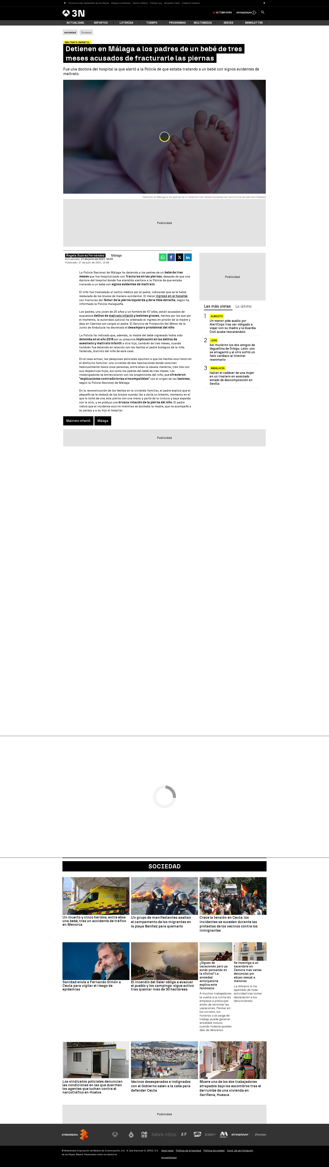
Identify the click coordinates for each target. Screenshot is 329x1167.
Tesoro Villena (140, 3)
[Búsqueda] (263, 12)
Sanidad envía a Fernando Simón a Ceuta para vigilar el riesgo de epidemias (91, 985)
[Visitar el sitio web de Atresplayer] (242, 1134)
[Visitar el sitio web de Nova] (157, 1134)
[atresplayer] (246, 12)
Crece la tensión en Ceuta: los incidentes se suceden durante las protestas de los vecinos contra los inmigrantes (229, 924)
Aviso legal (167, 1150)
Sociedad (165, 866)
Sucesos (86, 32)
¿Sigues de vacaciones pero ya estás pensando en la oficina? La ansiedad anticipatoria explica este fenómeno (214, 975)
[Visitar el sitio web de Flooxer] (260, 1134)
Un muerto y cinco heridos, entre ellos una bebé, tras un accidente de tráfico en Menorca (94, 920)
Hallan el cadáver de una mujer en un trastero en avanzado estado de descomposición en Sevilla (232, 378)
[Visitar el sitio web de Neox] (144, 1134)
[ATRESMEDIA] (75, 1135)
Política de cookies (214, 1150)
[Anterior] (65, 3)
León (214, 340)
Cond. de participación (240, 1150)
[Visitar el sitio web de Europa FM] (210, 1134)
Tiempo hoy (155, 3)
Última (224, 12)
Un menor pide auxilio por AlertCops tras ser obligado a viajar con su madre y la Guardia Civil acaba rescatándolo (233, 326)
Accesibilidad (169, 1157)
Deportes (101, 22)
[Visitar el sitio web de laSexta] (131, 1134)
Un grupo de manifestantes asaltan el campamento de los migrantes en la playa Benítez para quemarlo (161, 921)
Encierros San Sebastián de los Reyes (89, 3)
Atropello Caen (172, 3)
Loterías (126, 22)
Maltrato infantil (78, 421)
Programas (177, 22)
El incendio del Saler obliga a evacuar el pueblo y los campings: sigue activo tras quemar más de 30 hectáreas (162, 985)
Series (228, 22)
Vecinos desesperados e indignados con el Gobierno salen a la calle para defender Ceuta (161, 1086)
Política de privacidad (188, 1150)
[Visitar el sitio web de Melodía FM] (224, 1134)
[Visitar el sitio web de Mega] (171, 1134)
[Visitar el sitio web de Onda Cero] (197, 1134)
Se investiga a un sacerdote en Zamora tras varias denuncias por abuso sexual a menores (248, 972)
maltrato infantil (121, 315)
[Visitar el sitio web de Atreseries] (184, 1134)
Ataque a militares (121, 3)
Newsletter (254, 22)
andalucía (217, 368)
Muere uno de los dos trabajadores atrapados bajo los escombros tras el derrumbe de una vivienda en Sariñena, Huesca (230, 1088)
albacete (217, 316)
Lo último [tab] (244, 306)
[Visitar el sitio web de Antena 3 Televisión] (118, 1134)
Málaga (102, 421)
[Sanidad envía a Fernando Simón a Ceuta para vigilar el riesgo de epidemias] (95, 961)
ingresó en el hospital (171, 296)
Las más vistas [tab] (217, 306)
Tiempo (151, 22)
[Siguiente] (264, 3)
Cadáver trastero (191, 3)
